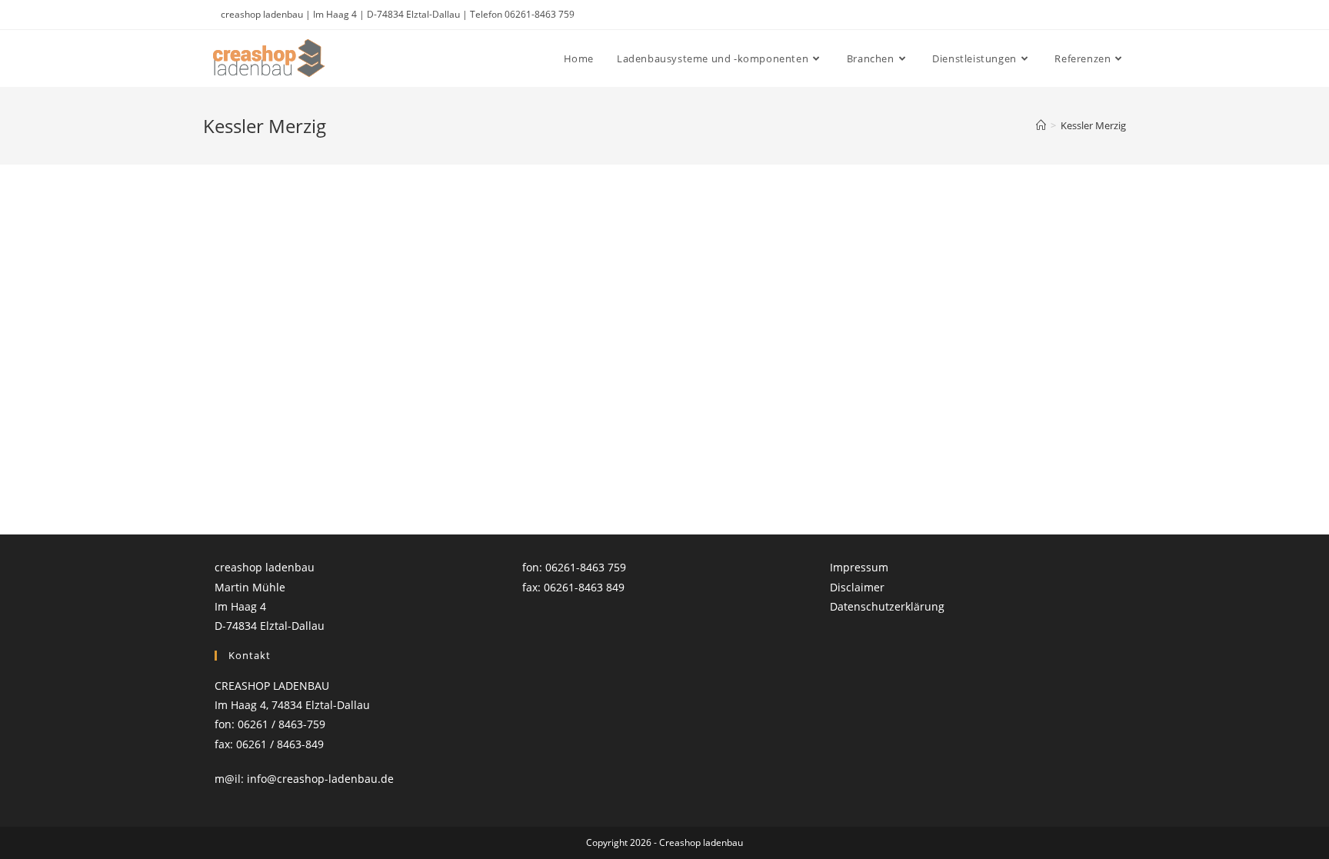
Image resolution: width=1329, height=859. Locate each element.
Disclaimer (857, 587)
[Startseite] (1041, 125)
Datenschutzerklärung (887, 606)
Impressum (859, 567)
